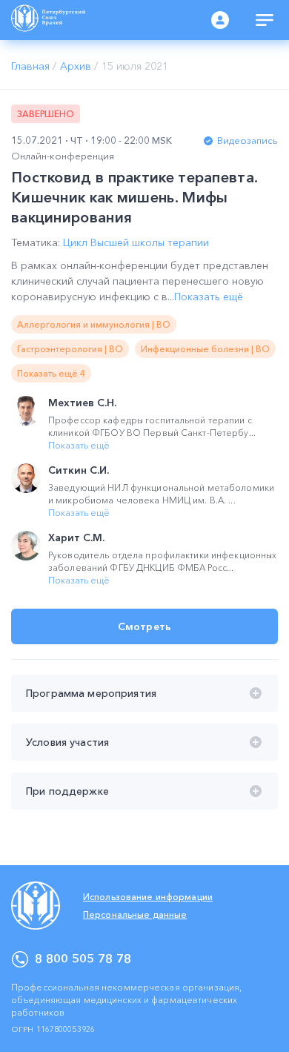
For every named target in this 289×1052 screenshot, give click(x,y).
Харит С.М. (76, 537)
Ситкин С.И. (78, 470)
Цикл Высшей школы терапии (136, 242)
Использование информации (148, 896)
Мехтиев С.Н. (82, 402)
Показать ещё (208, 296)
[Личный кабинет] (220, 20)
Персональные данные (135, 914)
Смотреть (144, 626)
